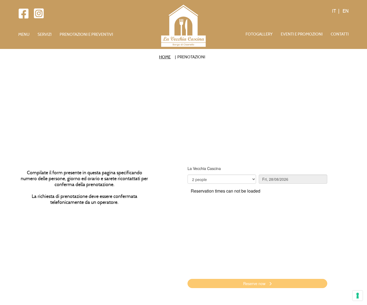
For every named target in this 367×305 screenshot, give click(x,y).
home (165, 57)
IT (334, 11)
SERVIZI (45, 34)
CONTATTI (340, 34)
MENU (24, 34)
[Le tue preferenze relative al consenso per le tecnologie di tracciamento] (357, 295)
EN (345, 11)
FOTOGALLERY (259, 34)
